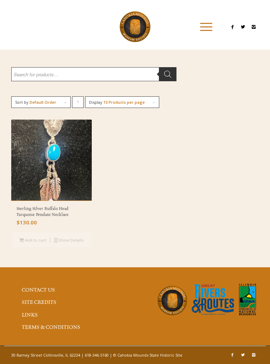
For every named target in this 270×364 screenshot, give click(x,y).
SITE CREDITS (39, 302)
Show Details (71, 240)
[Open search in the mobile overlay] (93, 77)
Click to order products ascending (78, 104)
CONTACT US (38, 290)
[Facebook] (232, 26)
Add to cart (35, 240)
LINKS (30, 315)
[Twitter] (243, 26)
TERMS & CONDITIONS (51, 327)
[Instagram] (253, 26)
